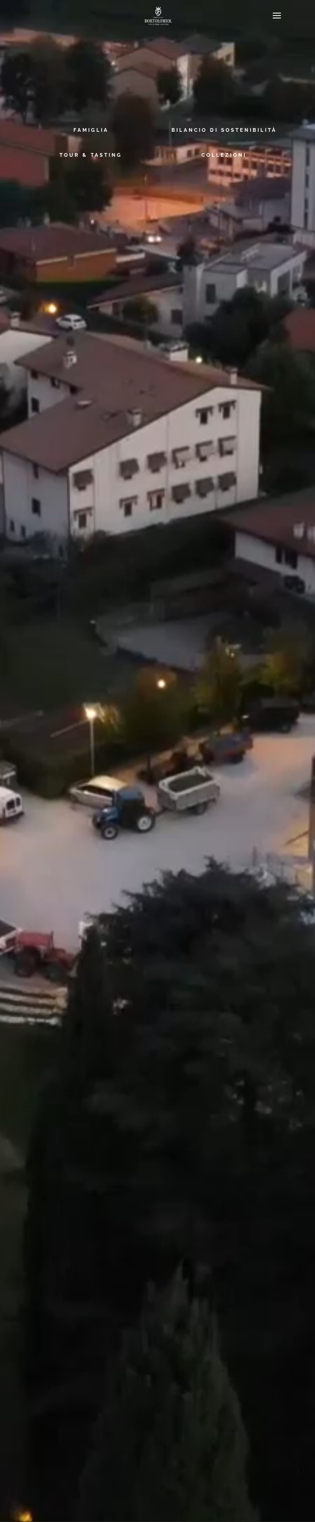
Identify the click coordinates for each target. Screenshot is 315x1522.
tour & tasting (90, 155)
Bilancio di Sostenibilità (224, 130)
